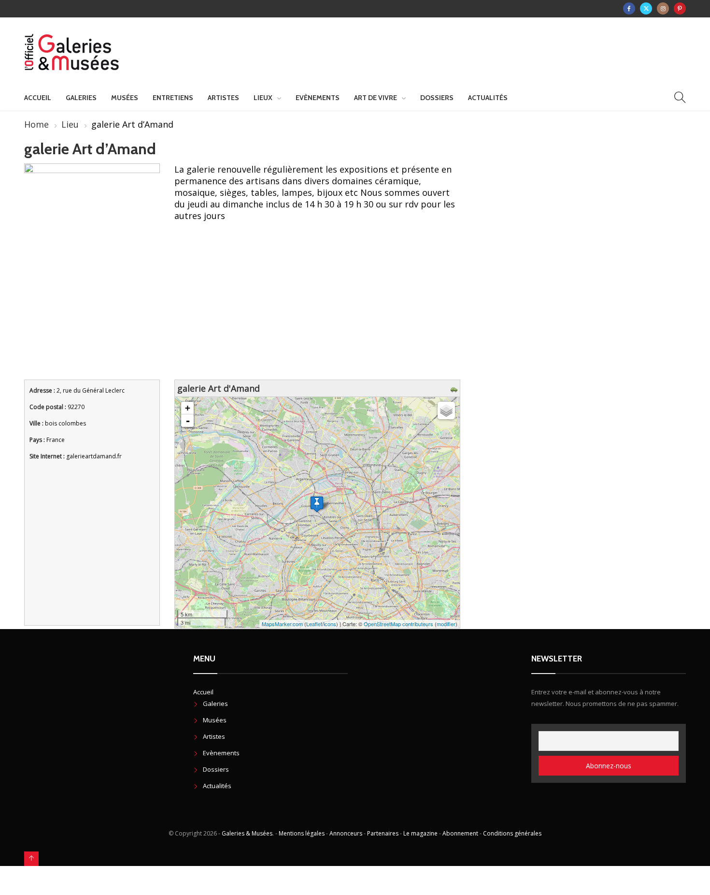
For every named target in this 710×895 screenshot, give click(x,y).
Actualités (488, 97)
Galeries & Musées (247, 833)
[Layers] (446, 410)
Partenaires (382, 833)
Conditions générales (512, 833)
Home (36, 124)
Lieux (263, 97)
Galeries (81, 97)
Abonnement (460, 833)
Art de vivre (375, 97)
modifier (446, 624)
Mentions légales (302, 833)
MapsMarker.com (282, 624)
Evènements (318, 97)
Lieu (70, 124)
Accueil (37, 97)
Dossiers (437, 97)
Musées (124, 97)
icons (330, 624)
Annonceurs (345, 833)
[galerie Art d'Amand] (317, 504)
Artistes (223, 97)
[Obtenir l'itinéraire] (455, 388)
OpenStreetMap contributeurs (398, 624)
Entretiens (173, 97)
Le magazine (420, 833)
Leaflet (314, 624)
